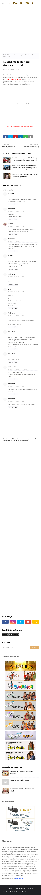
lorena (10, 224)
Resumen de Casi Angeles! (19, 780)
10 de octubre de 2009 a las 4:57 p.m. (17, 226)
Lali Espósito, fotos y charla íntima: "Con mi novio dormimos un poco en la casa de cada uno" (24, 168)
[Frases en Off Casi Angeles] (20, 831)
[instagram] (13, 622)
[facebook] (5, 622)
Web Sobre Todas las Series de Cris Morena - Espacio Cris (20, 892)
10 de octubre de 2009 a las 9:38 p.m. (17, 315)
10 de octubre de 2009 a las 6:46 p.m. (17, 258)
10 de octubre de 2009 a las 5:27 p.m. (17, 241)
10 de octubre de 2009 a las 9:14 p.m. (17, 291)
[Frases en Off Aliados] (20, 818)
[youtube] (28, 622)
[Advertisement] (20, 30)
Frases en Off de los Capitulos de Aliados (22, 790)
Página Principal (7, 55)
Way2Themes (27, 893)
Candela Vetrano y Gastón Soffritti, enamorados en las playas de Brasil (24, 159)
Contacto (30, 888)
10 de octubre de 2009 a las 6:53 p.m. (17, 276)
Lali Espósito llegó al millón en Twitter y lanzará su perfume (25, 175)
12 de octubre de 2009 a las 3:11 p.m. (17, 401)
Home (10, 888)
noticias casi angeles (18, 55)
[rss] (35, 622)
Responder (11, 204)
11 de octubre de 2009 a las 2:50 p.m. (17, 386)
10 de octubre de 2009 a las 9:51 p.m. (17, 334)
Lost (5, 69)
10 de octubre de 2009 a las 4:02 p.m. (17, 196)
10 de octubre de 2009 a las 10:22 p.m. (17, 369)
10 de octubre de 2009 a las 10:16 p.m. (17, 356)
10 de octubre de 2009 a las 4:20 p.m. (17, 211)
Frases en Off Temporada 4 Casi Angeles (21, 772)
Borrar (16, 204)
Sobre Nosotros (20, 888)
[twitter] (20, 622)
